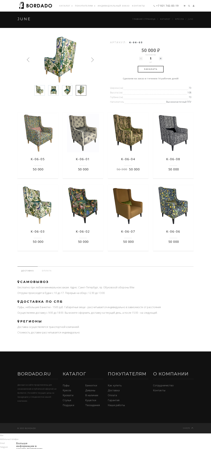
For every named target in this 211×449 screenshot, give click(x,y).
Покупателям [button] (84, 5)
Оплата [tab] (47, 271)
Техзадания (92, 405)
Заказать (150, 69)
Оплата (112, 395)
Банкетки (91, 385)
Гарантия (114, 400)
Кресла (67, 390)
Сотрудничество (163, 385)
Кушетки (90, 400)
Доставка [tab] (27, 271)
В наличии (91, 395)
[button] (183, 6)
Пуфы (66, 385)
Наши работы (116, 405)
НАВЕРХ (186, 428)
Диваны (90, 390)
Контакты (138, 5)
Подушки (68, 405)
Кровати (68, 395)
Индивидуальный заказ (114, 5)
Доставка (114, 390)
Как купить (115, 385)
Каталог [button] (65, 5)
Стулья (67, 400)
